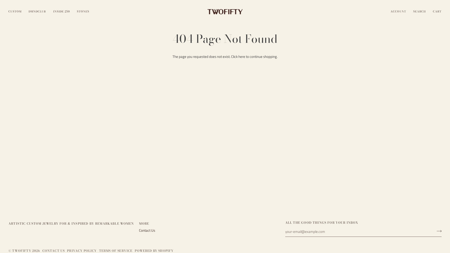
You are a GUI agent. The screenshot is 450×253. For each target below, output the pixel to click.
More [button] (144, 223)
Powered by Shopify (154, 250)
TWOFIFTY (21, 250)
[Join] (438, 231)
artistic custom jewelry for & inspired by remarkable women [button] (71, 223)
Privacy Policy (82, 250)
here (241, 56)
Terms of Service (116, 250)
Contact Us (147, 230)
